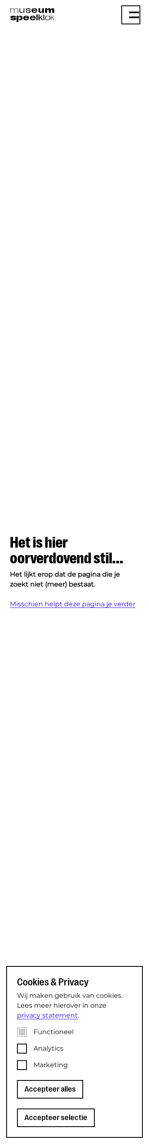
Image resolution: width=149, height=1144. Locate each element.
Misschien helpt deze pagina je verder (72, 604)
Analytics (48, 1048)
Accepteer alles (50, 1089)
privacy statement (47, 1015)
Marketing (51, 1065)
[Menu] (131, 15)
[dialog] (74, 1052)
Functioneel (54, 1032)
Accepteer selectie (55, 1117)
